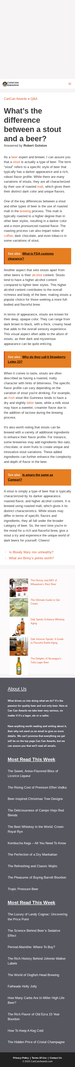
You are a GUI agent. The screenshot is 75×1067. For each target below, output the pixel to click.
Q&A (34, 99)
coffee (8, 236)
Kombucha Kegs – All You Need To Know (37, 843)
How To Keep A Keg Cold (25, 1031)
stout (16, 162)
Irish (11, 398)
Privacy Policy (21, 1058)
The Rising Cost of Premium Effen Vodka (37, 787)
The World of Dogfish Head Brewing (33, 975)
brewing (25, 211)
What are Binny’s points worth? (31, 558)
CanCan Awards (15, 99)
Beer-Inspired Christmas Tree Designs (35, 799)
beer (14, 157)
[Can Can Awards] (10, 84)
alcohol (37, 275)
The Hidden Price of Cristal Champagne (36, 1042)
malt (40, 186)
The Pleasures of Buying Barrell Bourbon (37, 877)
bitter (30, 403)
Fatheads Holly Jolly (22, 986)
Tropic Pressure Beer (23, 889)
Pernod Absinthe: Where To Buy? (31, 947)
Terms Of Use (39, 1058)
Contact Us (56, 1058)
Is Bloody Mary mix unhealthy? (31, 552)
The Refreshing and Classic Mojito (32, 866)
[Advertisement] (37, 39)
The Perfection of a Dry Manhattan (32, 854)
